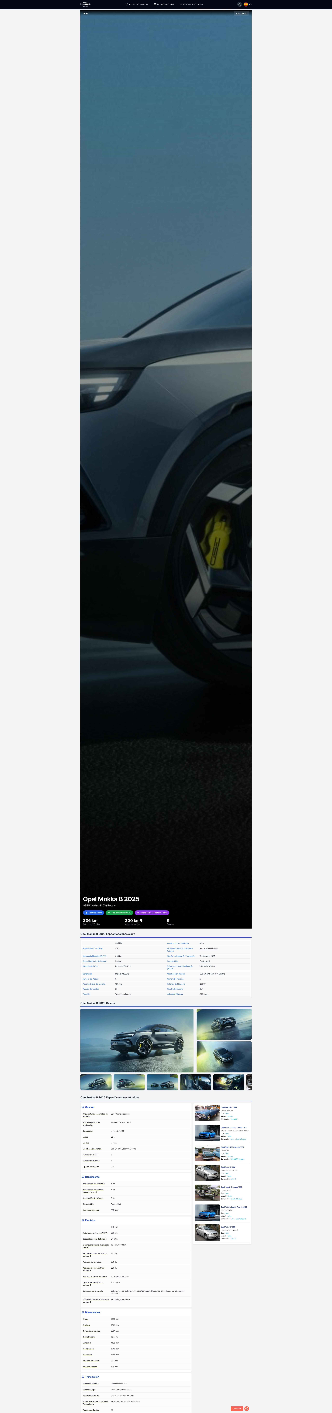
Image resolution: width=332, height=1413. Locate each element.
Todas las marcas (138, 4)
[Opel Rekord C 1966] (207, 1113)
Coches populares (193, 4)
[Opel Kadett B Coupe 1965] (207, 1193)
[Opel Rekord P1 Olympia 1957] (207, 1153)
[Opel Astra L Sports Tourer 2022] (207, 1133)
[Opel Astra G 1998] (207, 1173)
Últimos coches (165, 4)
